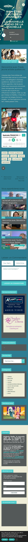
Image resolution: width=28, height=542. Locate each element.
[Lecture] (4, 35)
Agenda (9, 376)
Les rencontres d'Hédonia (10, 60)
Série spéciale (11, 391)
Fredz (4, 159)
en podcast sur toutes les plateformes (13, 457)
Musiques (10, 389)
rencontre (5, 162)
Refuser (11, 539)
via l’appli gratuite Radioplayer (13, 451)
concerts (5, 156)
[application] (15, 37)
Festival (21, 156)
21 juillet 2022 (6, 62)
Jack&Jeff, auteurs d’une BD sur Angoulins (12, 201)
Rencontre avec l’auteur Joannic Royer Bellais (12, 241)
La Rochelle (17, 159)
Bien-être (10, 378)
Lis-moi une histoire (12, 386)
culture (13, 156)
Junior (9, 382)
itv (10, 159)
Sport (9, 393)
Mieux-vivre (10, 387)
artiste (4, 153)
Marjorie (14, 62)
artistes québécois (15, 153)
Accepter (5, 539)
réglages (20, 536)
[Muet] (10, 37)
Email (4, 487)
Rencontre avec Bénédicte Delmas (13, 221)
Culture (9, 380)
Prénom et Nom (7, 481)
